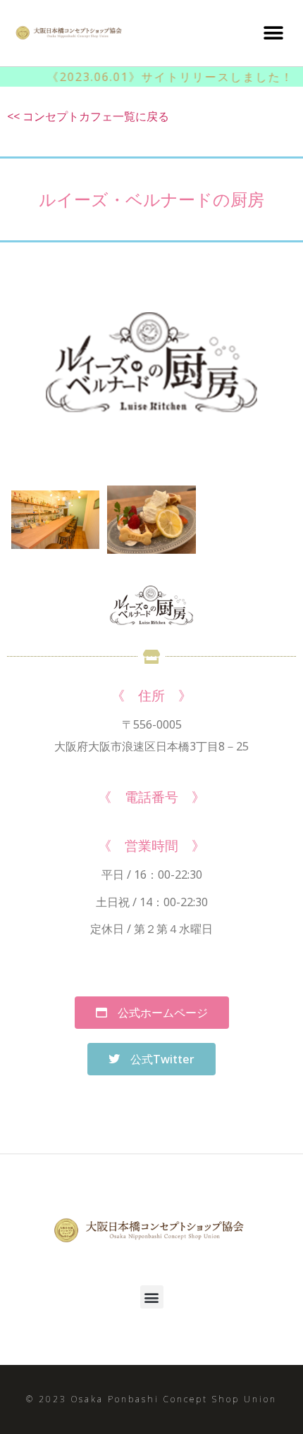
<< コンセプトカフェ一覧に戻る (88, 116)
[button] (273, 33)
